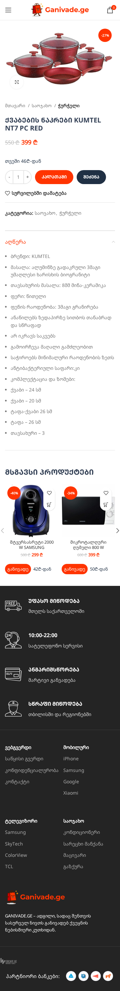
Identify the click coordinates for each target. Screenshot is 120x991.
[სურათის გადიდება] (16, 82)
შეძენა (91, 177)
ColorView (16, 855)
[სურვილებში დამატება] (49, 493)
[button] (49, 505)
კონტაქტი (17, 781)
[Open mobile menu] (8, 10)
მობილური (76, 747)
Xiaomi (70, 793)
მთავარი (15, 106)
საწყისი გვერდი (24, 758)
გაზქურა (73, 866)
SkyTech (14, 844)
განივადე (18, 569)
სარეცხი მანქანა (83, 844)
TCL (9, 866)
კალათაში (54, 177)
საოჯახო (42, 106)
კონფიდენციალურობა (31, 770)
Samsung (73, 770)
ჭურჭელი (69, 106)
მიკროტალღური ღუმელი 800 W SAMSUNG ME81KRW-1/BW (88, 549)
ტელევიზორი (21, 821)
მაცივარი (74, 855)
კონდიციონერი (81, 832)
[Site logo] (60, 9)
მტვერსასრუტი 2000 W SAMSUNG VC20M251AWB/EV (32, 547)
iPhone (71, 758)
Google (71, 781)
